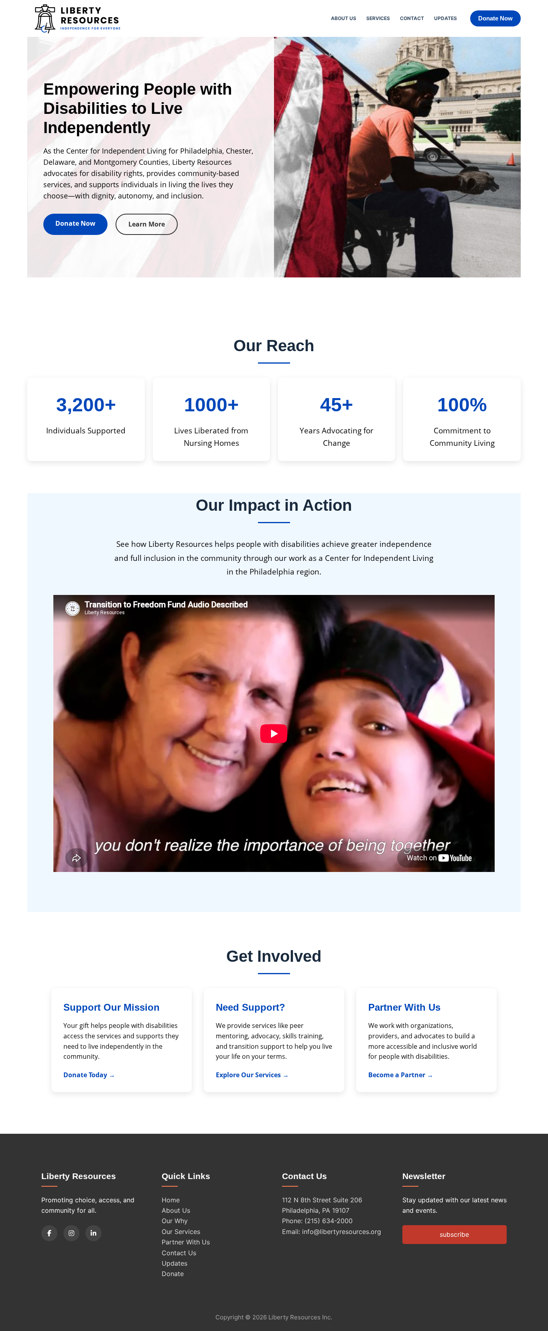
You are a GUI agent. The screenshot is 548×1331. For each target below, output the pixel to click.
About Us (343, 18)
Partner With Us (186, 1242)
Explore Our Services (248, 1074)
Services (378, 18)
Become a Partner (396, 1074)
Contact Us (179, 1253)
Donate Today (85, 1074)
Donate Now (495, 18)
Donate (173, 1274)
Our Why (175, 1221)
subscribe (454, 1234)
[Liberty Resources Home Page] (77, 18)
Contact (412, 18)
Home (171, 1200)
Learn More (146, 224)
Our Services (181, 1232)
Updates (445, 18)
